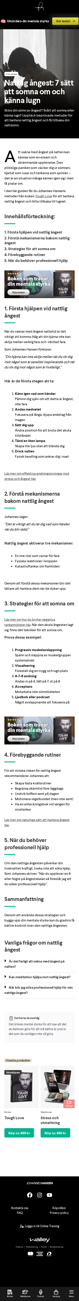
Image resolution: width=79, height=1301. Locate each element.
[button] (39, 965)
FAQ (20, 1213)
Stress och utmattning (50, 1120)
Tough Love (43, 196)
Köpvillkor (59, 1208)
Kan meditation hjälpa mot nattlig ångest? (39, 977)
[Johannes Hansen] (39, 10)
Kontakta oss (19, 1208)
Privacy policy (59, 1213)
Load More (39, 1157)
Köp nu (19, 1133)
